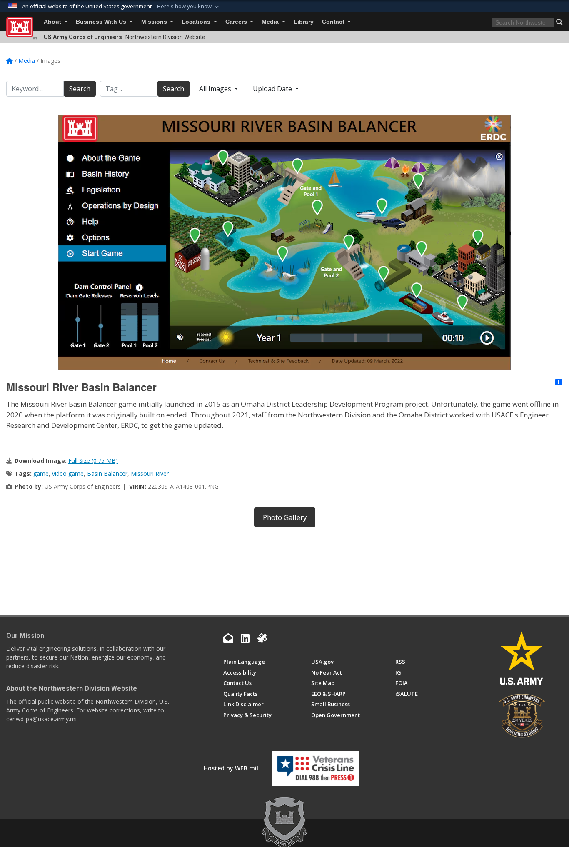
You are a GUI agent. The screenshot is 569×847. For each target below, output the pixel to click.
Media (271, 22)
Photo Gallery (285, 517)
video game (68, 473)
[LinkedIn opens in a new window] (245, 638)
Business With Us (102, 22)
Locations (197, 22)
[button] (188, 6)
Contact (334, 22)
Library (304, 22)
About (53, 22)
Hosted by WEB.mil (231, 768)
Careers (237, 22)
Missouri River (150, 473)
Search (79, 88)
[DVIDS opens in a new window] (262, 638)
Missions (155, 22)
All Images (216, 88)
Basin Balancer (107, 473)
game (41, 473)
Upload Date (273, 88)
